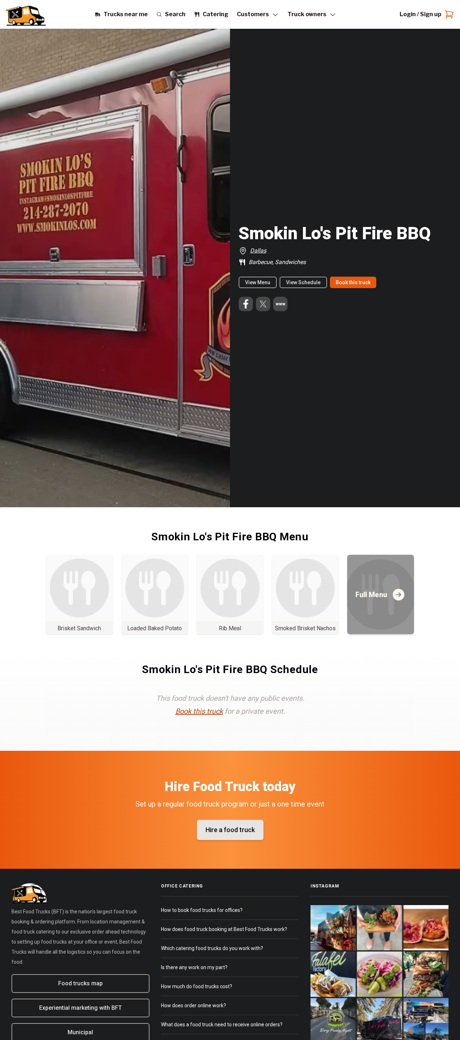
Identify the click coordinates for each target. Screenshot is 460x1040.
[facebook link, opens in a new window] (246, 304)
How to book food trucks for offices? (202, 910)
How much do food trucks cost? (196, 986)
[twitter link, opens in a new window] (263, 304)
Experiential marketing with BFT (80, 1007)
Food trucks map (80, 983)
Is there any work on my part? (194, 967)
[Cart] (447, 14)
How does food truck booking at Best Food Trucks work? (224, 929)
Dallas (258, 250)
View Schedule (303, 282)
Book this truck (353, 282)
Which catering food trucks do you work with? (212, 948)
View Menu (257, 282)
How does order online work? (193, 1005)
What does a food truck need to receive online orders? (221, 1024)
